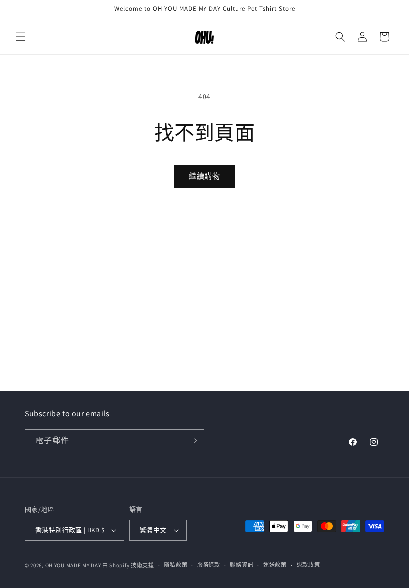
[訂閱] (193, 440)
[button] (21, 37)
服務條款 (208, 564)
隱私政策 (175, 564)
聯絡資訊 (241, 564)
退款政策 (308, 564)
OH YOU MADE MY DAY (73, 565)
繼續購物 (204, 176)
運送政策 (275, 564)
